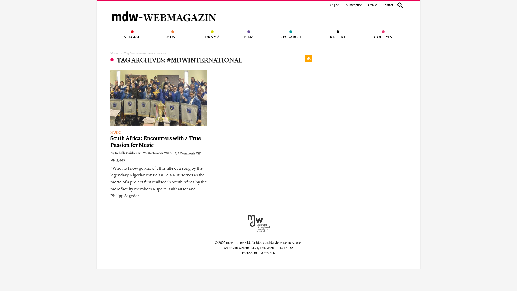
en (331, 5)
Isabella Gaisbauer (128, 153)
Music (115, 132)
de (337, 5)
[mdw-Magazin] (164, 9)
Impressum (249, 253)
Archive (373, 5)
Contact (388, 5)
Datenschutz (267, 253)
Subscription (354, 5)
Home (114, 53)
